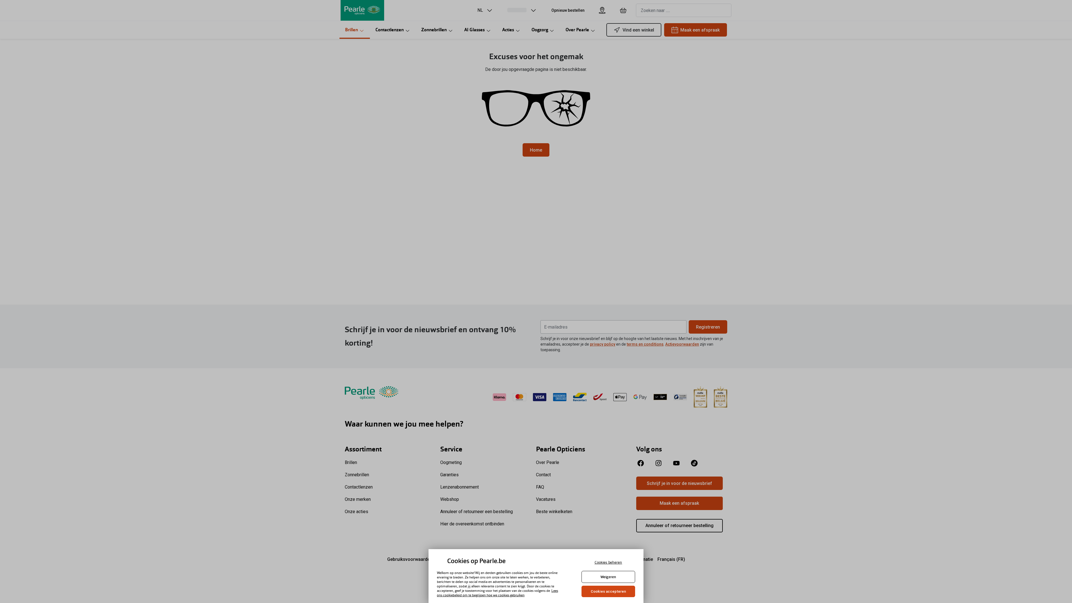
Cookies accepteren (608, 591)
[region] (536, 576)
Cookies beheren (608, 562)
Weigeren (608, 577)
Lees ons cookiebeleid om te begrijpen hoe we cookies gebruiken (497, 592)
